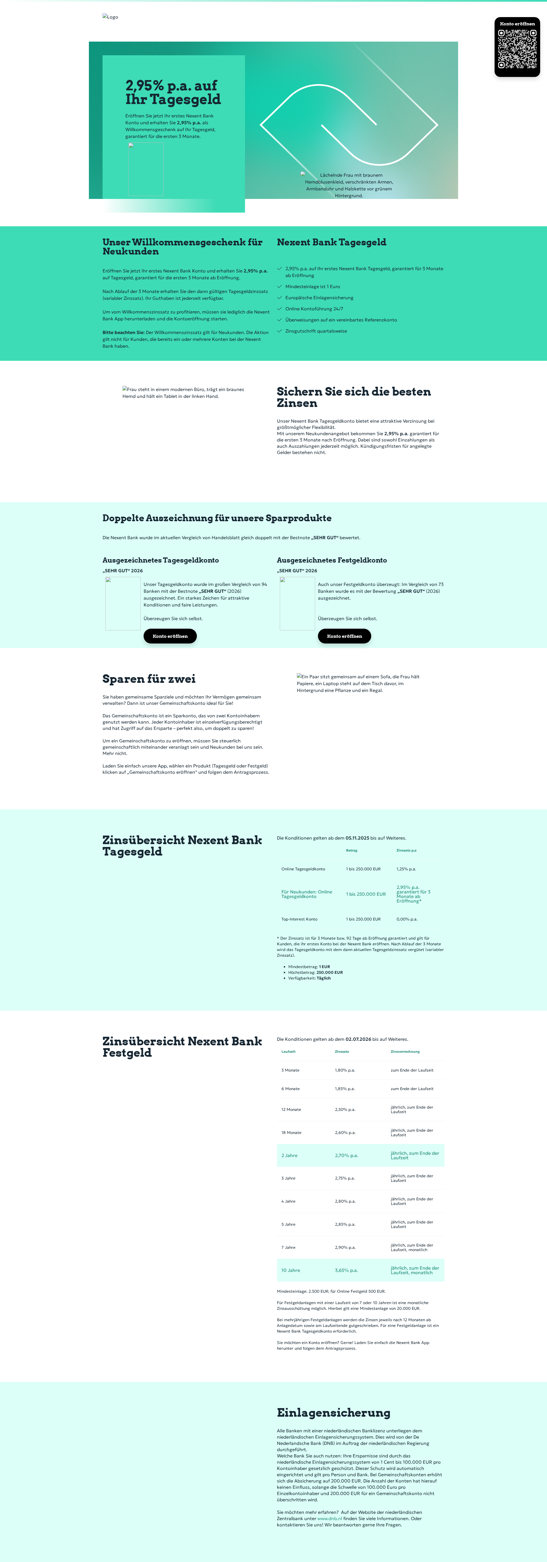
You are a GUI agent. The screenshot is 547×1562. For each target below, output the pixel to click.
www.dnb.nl (329, 1518)
